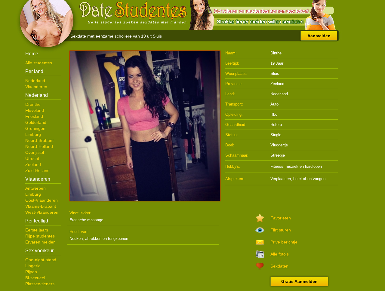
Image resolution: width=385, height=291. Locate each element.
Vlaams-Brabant (40, 206)
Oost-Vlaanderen (41, 200)
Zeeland (33, 164)
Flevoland (34, 110)
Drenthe (33, 104)
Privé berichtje (283, 242)
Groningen (35, 128)
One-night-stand (40, 259)
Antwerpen (35, 188)
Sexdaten (279, 266)
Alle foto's (279, 254)
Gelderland (35, 122)
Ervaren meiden (40, 242)
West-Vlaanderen (41, 212)
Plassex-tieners (39, 283)
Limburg (33, 134)
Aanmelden (319, 35)
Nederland (35, 80)
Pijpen (31, 271)
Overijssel (34, 152)
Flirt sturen (280, 230)
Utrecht (32, 158)
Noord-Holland (39, 146)
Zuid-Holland (37, 170)
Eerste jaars (36, 230)
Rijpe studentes (40, 236)
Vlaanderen (36, 86)
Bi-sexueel (35, 277)
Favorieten (280, 218)
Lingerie (33, 265)
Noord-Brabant (39, 140)
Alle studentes (38, 62)
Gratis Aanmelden (299, 281)
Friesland (34, 116)
